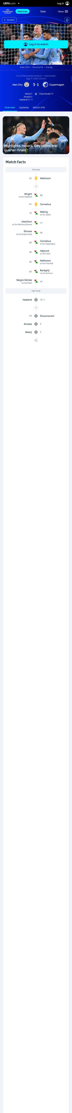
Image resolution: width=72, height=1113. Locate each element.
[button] (62, 11)
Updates (24, 107)
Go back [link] (10, 19)
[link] (22, 11)
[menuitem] (26, 11)
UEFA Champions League (8, 11)
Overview (10, 107)
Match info (39, 107)
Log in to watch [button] (38, 44)
